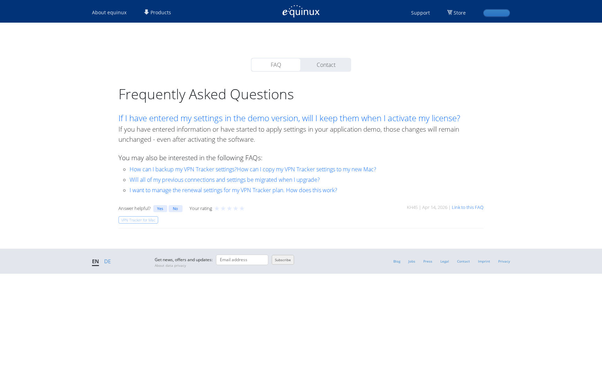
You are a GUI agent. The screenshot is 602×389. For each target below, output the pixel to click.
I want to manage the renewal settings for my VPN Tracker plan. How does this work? (233, 190)
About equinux (109, 12)
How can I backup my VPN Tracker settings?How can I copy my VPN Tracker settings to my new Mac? (253, 169)
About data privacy (170, 265)
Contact (326, 65)
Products (160, 12)
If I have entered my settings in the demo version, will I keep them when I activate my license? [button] (289, 118)
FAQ (276, 65)
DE (107, 261)
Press (427, 261)
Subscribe (283, 259)
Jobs (411, 261)
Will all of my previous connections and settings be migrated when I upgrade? (225, 180)
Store (460, 12)
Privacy (504, 261)
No (175, 208)
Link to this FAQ (468, 207)
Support (420, 12)
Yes (160, 208)
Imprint (484, 261)
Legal (444, 261)
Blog (396, 261)
